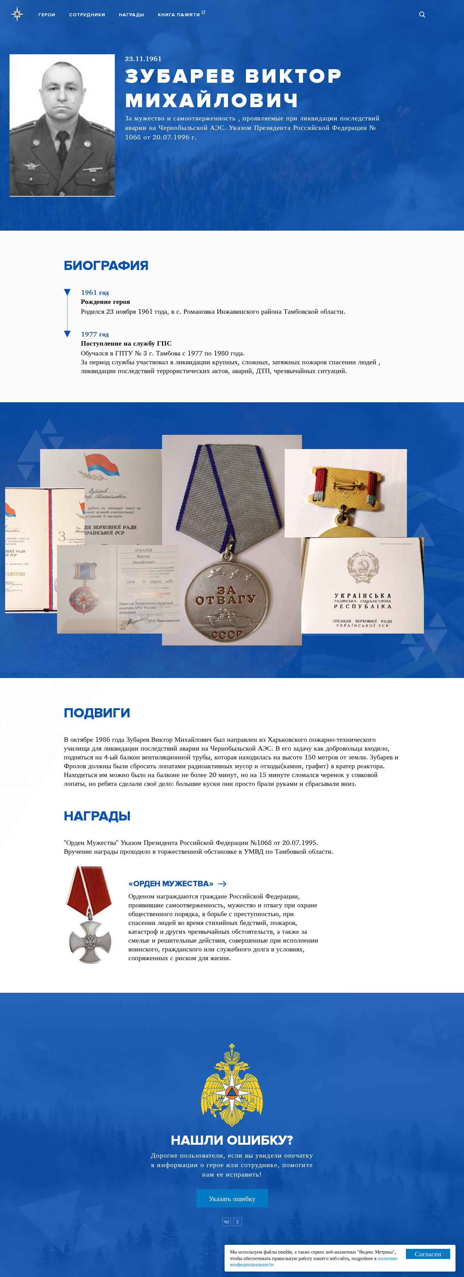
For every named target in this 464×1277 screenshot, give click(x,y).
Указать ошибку (232, 1198)
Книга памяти (179, 15)
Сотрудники (87, 15)
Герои (46, 15)
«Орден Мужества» (171, 883)
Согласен (428, 1254)
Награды (131, 15)
